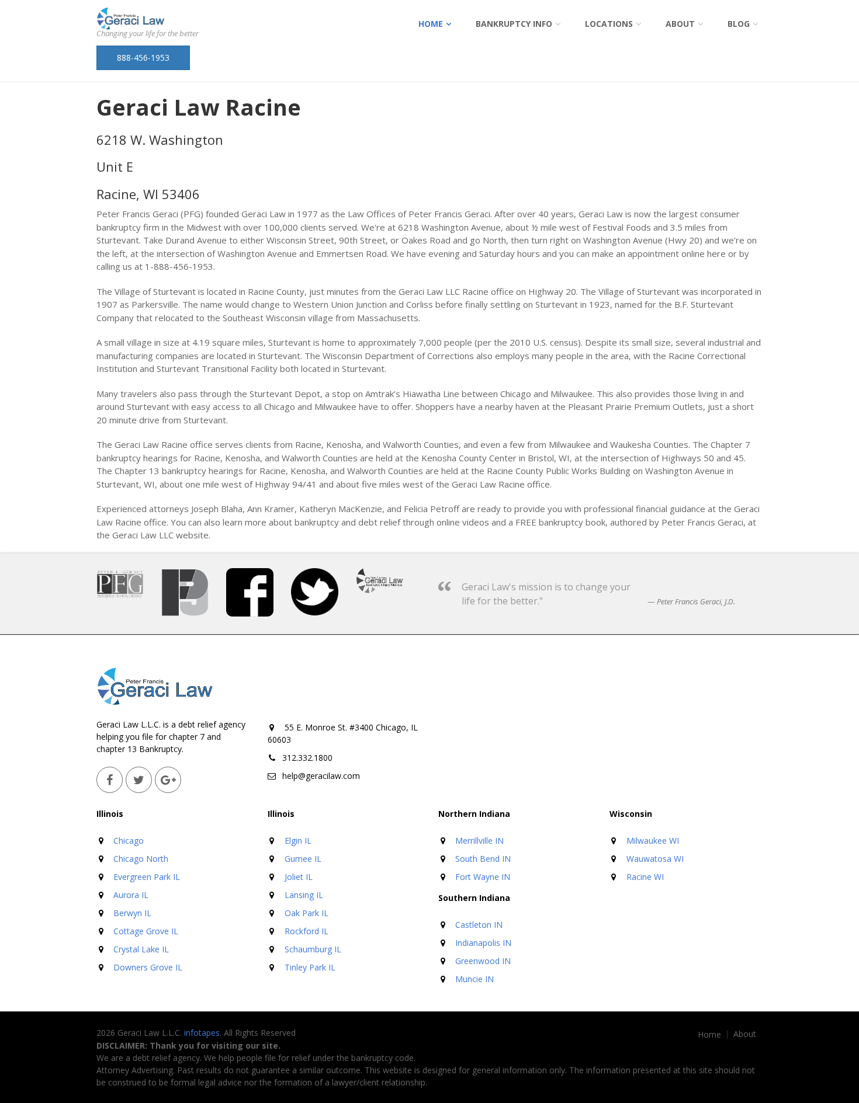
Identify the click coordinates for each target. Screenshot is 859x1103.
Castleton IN (479, 924)
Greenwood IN (483, 960)
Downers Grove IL (147, 967)
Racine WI (645, 876)
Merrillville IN (479, 840)
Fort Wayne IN (482, 876)
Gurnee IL (303, 858)
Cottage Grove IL (145, 931)
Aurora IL (130, 894)
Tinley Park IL (310, 967)
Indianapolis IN (483, 942)
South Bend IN (483, 858)
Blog (739, 23)
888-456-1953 (143, 57)
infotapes (202, 1032)
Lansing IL (304, 894)
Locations (609, 23)
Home (430, 23)
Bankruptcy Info (514, 23)
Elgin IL (298, 840)
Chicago (128, 840)
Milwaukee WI (652, 840)
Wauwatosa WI (655, 858)
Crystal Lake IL (141, 949)
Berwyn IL (132, 912)
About (680, 23)
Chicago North (140, 858)
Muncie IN (474, 978)
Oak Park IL (306, 912)
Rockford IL (306, 931)
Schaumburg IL (313, 949)
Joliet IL (299, 876)
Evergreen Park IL (146, 876)
